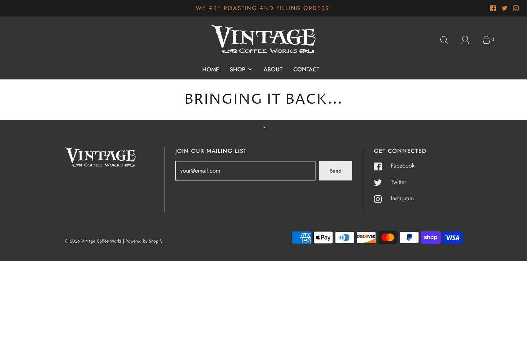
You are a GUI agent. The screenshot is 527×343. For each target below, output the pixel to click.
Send (335, 170)
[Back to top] (263, 128)
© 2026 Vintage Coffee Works (93, 241)
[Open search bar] (448, 40)
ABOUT (273, 69)
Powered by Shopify (143, 241)
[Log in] (469, 40)
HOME (210, 69)
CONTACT (306, 69)
